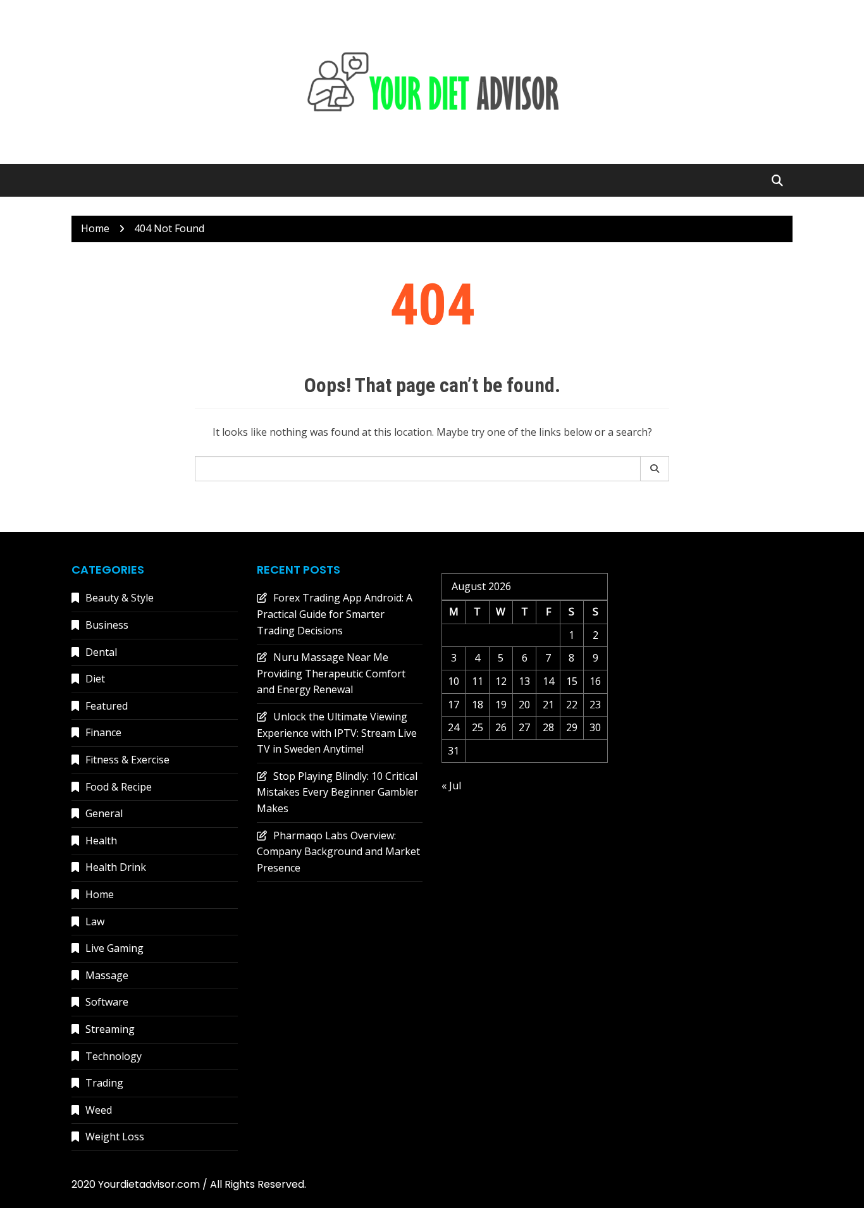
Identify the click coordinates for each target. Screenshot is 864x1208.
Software (106, 1002)
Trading (104, 1083)
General (104, 813)
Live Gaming (114, 948)
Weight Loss (114, 1136)
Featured (106, 706)
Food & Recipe (118, 787)
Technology (113, 1056)
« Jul (451, 785)
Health (101, 840)
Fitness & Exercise (127, 760)
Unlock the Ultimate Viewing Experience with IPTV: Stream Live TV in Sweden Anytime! (337, 733)
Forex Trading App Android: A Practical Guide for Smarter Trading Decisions (334, 614)
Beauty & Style (119, 598)
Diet (95, 679)
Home (99, 894)
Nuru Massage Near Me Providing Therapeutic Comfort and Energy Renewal (331, 673)
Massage (106, 975)
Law (94, 921)
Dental (101, 652)
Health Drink (115, 867)
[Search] (655, 468)
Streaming (110, 1029)
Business (106, 625)
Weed (98, 1110)
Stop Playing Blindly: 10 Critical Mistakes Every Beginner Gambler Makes (337, 792)
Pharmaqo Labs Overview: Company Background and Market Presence (338, 852)
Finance (103, 732)
